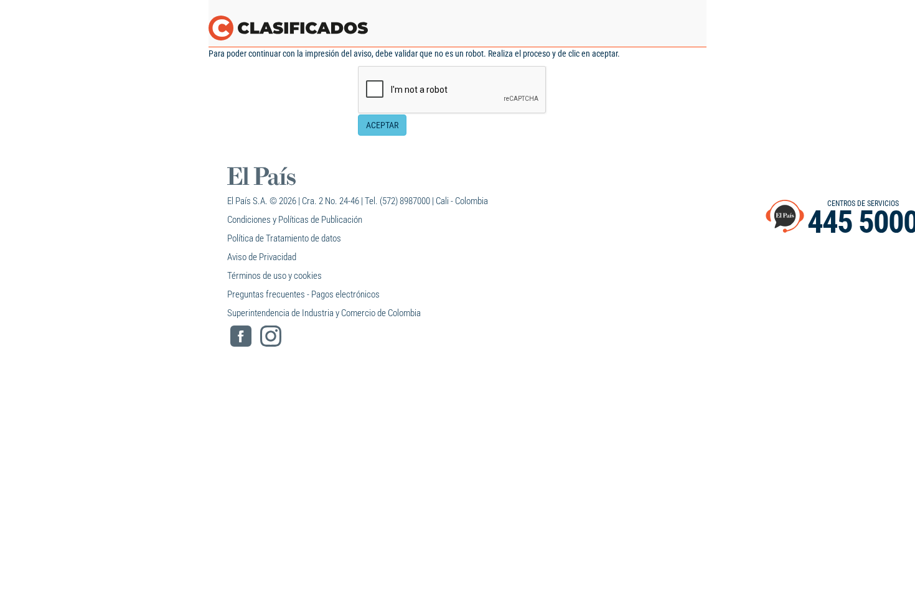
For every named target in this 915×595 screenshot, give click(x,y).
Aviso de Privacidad (261, 257)
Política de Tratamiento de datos (284, 238)
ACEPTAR (382, 125)
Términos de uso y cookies (274, 275)
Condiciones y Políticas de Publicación (294, 219)
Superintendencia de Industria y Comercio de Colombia (324, 313)
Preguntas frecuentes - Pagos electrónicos (303, 294)
